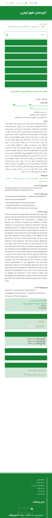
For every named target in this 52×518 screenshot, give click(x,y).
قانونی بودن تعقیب (32, 178)
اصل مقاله (35, 326)
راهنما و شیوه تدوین (38, 63)
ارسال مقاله (41, 70)
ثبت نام (9, 3)
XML (40, 321)
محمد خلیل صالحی (21, 105)
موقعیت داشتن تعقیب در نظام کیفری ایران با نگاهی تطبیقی (29, 91)
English (32, 3)
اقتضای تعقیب (43, 178)
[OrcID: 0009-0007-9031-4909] (14, 105)
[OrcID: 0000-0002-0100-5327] (30, 105)
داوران (43, 77)
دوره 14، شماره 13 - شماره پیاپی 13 (34, 303)
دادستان (9, 178)
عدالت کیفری (43, 181)
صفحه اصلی (43, 24)
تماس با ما (42, 84)
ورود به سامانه (21, 3)
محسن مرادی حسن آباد (39, 108)
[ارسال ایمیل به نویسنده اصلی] (31, 108)
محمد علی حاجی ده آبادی (39, 105)
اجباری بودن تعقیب (19, 178)
